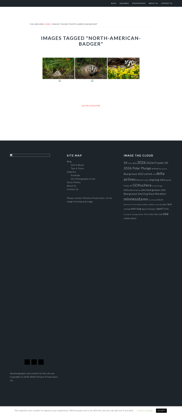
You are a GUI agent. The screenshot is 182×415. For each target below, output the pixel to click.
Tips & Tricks (77, 168)
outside (159, 204)
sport (160, 208)
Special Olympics (149, 209)
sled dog (136, 208)
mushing (152, 200)
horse (138, 190)
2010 (130, 163)
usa (165, 214)
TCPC (166, 209)
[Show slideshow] (91, 106)
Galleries (71, 172)
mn (145, 199)
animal (155, 168)
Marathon (160, 193)
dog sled (159, 179)
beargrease (163, 169)
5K (126, 163)
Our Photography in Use (83, 178)
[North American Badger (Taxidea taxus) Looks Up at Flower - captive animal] (58, 68)
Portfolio (75, 175)
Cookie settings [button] (145, 410)
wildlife (127, 218)
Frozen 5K (128, 186)
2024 (134, 163)
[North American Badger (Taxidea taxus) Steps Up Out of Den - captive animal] (91, 68)
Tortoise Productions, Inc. (31, 3)
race (169, 204)
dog (151, 179)
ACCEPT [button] (161, 411)
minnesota (133, 199)
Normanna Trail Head (132, 204)
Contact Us (72, 189)
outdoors (151, 204)
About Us (71, 185)
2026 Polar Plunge (137, 168)
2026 (141, 162)
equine (168, 180)
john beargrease (150, 189)
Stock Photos (74, 182)
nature (159, 199)
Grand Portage (157, 186)
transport (127, 214)
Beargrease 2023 (133, 173)
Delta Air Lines (142, 180)
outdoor (144, 204)
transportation (137, 214)
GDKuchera (142, 185)
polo (164, 204)
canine (148, 173)
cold (154, 174)
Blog (69, 161)
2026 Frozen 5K (157, 163)
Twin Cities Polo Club (153, 214)
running (127, 209)
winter (133, 218)
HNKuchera (129, 190)
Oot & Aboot (77, 165)
